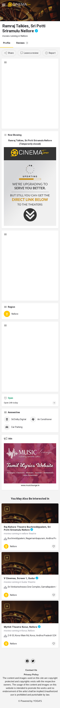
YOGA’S (37, 701)
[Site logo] (19, 5)
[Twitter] (32, 661)
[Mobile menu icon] (4, 5)
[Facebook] (27, 661)
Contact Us (31, 670)
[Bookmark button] (53, 546)
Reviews (21, 43)
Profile (6, 43)
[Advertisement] (30, 96)
